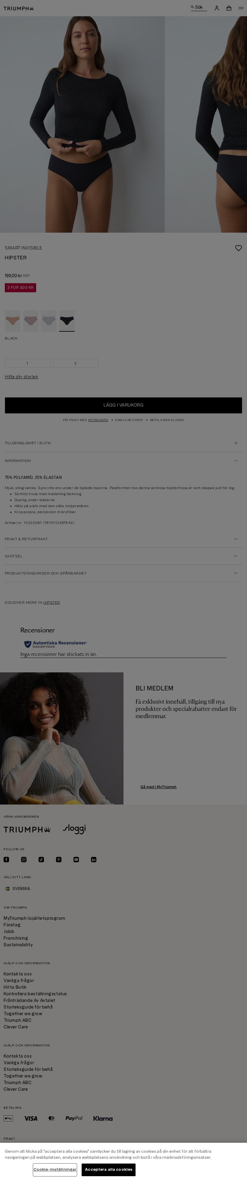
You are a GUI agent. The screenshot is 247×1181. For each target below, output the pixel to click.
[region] (123, 1162)
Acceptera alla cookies (108, 1169)
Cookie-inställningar (55, 1169)
